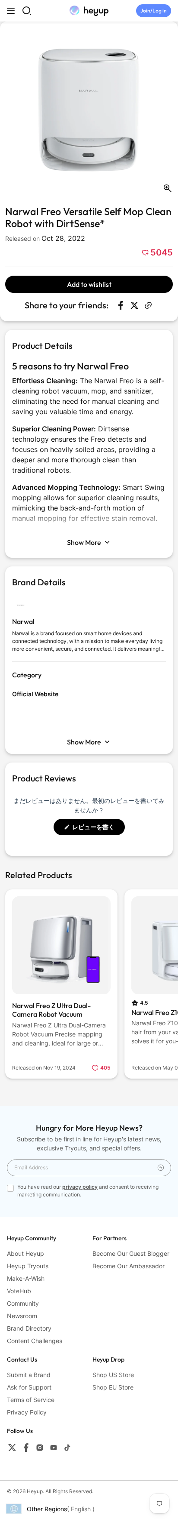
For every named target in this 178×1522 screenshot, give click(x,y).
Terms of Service (30, 1399)
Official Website (35, 694)
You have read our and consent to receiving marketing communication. (88, 1191)
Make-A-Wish (25, 1278)
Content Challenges (34, 1340)
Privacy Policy (27, 1412)
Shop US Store (113, 1374)
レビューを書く (97, 829)
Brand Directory (29, 1328)
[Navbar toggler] (11, 11)
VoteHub (19, 1290)
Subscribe (160, 1167)
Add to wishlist (89, 284)
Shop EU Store (113, 1387)
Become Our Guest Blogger (130, 1253)
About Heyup (25, 1253)
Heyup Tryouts (27, 1266)
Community (23, 1303)
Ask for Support (29, 1387)
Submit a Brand (29, 1374)
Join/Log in (153, 10)
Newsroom (22, 1315)
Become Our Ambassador (128, 1266)
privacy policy (80, 1187)
